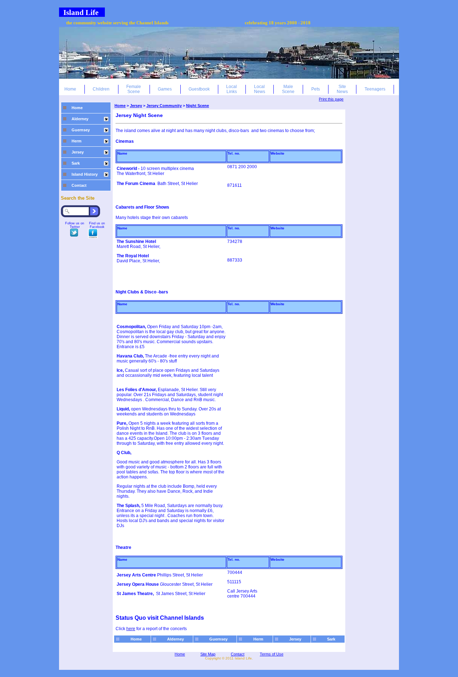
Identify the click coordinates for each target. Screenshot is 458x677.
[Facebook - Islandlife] (93, 236)
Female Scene (133, 89)
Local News (259, 89)
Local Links (231, 89)
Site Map (207, 654)
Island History (85, 174)
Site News (342, 89)
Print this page (331, 99)
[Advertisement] (371, 155)
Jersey (78, 152)
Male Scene (288, 89)
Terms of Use (271, 654)
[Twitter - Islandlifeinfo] (74, 235)
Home (70, 89)
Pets (315, 89)
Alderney (80, 119)
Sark (76, 163)
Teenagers (375, 89)
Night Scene (197, 105)
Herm (77, 141)
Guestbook (199, 89)
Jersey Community (164, 105)
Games (165, 89)
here (130, 628)
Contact (79, 185)
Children (101, 89)
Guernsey (81, 130)
